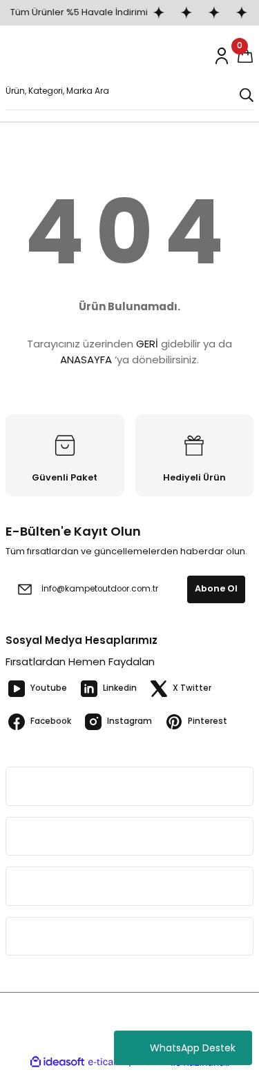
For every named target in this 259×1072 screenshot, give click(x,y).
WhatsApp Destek (193, 1048)
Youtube (48, 688)
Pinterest (207, 721)
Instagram (129, 721)
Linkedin (120, 688)
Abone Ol (216, 588)
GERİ (147, 343)
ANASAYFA (86, 359)
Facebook (50, 721)
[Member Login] (221, 56)
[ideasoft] (57, 1062)
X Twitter (192, 688)
